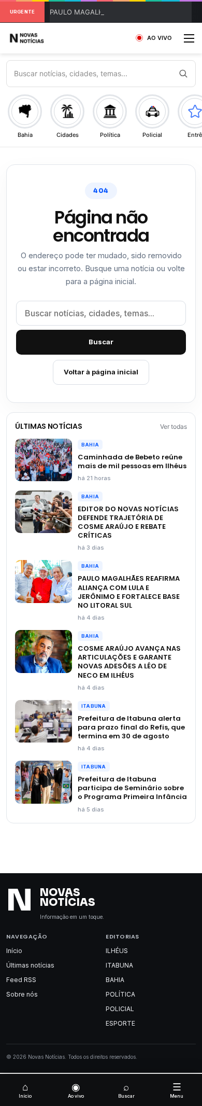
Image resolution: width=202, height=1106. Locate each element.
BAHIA (90, 444)
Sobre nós (22, 994)
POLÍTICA (120, 994)
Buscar (101, 342)
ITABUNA (93, 706)
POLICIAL (120, 1009)
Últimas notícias (30, 965)
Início (14, 951)
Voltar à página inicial (101, 372)
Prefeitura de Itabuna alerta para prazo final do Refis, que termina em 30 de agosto (131, 727)
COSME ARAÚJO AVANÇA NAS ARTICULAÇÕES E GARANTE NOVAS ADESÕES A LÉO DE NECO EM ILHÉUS (129, 661)
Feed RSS (21, 980)
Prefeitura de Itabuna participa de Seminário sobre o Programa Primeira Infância (132, 788)
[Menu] (189, 41)
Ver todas (173, 426)
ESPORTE (120, 1023)
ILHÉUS (117, 951)
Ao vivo (76, 1090)
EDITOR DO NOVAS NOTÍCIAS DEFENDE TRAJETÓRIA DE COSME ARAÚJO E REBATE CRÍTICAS (128, 522)
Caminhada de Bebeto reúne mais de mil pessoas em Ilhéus (132, 461)
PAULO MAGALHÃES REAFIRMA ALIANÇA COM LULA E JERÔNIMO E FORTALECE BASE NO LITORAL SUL (129, 591)
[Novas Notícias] (39, 38)
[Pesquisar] (182, 74)
